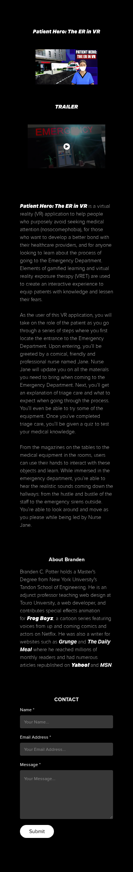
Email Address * (35, 737)
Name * (27, 710)
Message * (30, 765)
